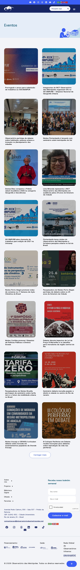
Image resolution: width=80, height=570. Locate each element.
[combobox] (58, 8)
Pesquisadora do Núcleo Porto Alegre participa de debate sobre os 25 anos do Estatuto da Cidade (58, 292)
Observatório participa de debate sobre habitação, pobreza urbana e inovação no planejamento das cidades (19, 141)
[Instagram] (38, 2)
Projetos (7, 486)
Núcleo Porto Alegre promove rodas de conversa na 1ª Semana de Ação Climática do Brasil (20, 292)
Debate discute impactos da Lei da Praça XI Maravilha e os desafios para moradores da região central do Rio (58, 343)
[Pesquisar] (68, 8)
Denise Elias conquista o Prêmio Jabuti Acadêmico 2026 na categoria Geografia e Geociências (20, 191)
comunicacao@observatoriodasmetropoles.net (24, 521)
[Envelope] (30, 2)
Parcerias (7, 501)
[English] (63, 2)
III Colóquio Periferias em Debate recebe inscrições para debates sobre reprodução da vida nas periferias (56, 445)
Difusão (7, 497)
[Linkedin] (46, 2)
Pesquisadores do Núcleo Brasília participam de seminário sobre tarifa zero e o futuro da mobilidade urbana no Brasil (20, 394)
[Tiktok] (54, 2)
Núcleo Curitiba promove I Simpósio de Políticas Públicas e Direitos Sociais (19, 342)
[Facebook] (34, 2)
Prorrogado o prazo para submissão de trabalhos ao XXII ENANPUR (20, 89)
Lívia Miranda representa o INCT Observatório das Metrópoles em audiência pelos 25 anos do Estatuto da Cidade (58, 192)
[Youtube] (50, 2)
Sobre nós (6, 481)
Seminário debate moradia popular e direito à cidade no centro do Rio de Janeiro (58, 393)
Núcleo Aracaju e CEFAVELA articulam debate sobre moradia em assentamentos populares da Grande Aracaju (20, 445)
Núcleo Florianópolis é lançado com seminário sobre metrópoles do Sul (57, 139)
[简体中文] (66, 2)
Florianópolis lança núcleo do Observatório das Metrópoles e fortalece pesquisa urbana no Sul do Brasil (58, 242)
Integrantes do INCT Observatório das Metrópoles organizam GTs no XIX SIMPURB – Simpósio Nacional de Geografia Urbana (58, 91)
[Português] (58, 2)
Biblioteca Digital (8, 491)
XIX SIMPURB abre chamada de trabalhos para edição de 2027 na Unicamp (19, 241)
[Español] (61, 2)
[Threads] (42, 2)
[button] (74, 9)
